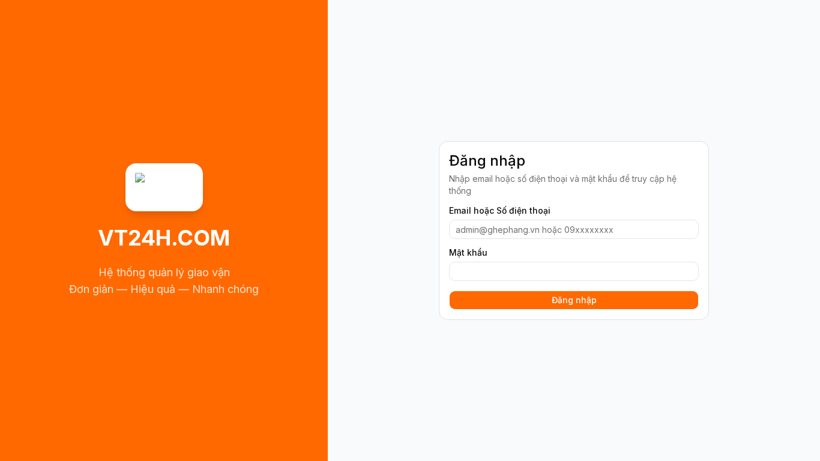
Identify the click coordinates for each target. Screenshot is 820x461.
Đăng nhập (574, 300)
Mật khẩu (468, 253)
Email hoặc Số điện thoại (499, 210)
